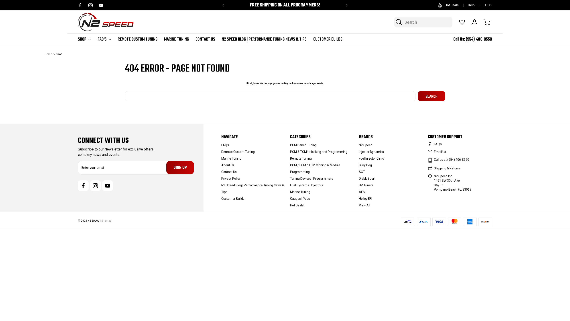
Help (471, 5)
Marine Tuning (176, 39)
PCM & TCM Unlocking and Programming (318, 152)
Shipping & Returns (447, 168)
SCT (362, 172)
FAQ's (102, 39)
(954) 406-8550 (479, 39)
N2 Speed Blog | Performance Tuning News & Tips (264, 39)
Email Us (440, 152)
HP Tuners (366, 185)
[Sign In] (474, 22)
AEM (362, 192)
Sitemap (106, 220)
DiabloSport (367, 178)
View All (364, 205)
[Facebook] (80, 5)
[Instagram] (90, 5)
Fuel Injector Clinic (371, 158)
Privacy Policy (230, 178)
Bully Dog (365, 165)
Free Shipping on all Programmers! (285, 5)
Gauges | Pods (300, 198)
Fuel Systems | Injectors (306, 185)
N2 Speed (366, 145)
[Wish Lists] (462, 22)
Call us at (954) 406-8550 (451, 159)
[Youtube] (101, 5)
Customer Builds (327, 39)
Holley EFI (365, 198)
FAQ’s (438, 144)
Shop (82, 39)
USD (487, 5)
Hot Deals (452, 5)
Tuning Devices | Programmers (311, 178)
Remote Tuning (301, 158)
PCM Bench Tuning (303, 145)
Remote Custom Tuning (137, 39)
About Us (227, 165)
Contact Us (205, 39)
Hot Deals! (297, 205)
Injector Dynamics (371, 152)
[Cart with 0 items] (487, 22)
